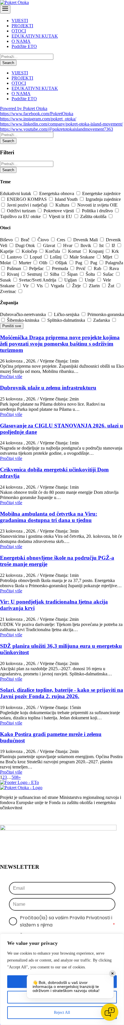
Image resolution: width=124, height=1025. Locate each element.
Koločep (30, 251)
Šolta (91, 274)
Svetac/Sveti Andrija (38, 280)
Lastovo (15, 257)
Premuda (60, 268)
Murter (25, 262)
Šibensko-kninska (23, 320)
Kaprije (7, 251)
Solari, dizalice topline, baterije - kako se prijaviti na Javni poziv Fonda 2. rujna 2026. (61, 693)
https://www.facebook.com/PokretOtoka (36, 113)
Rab (98, 268)
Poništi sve (11, 326)
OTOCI (19, 30)
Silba (55, 274)
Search (8, 63)
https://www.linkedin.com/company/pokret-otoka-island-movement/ (61, 124)
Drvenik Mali (86, 239)
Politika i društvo (98, 210)
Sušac (109, 274)
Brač (26, 239)
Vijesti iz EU (61, 216)
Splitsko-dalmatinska (66, 320)
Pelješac (37, 268)
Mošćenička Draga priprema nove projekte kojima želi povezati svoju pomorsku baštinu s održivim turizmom (60, 343)
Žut (111, 285)
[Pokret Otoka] (14, 2)
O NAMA (21, 41)
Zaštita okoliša (94, 216)
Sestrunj (35, 274)
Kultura (62, 205)
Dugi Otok (25, 245)
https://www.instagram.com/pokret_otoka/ (38, 118)
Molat (6, 262)
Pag (79, 262)
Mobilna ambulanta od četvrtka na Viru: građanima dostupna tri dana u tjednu (48, 517)
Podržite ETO (24, 46)
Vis (40, 285)
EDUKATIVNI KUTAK (35, 36)
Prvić (81, 268)
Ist (102, 245)
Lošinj (56, 257)
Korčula (53, 251)
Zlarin (95, 285)
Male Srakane (82, 257)
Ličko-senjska (67, 314)
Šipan (73, 274)
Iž (114, 245)
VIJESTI (20, 20)
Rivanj (13, 274)
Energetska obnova (57, 193)
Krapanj (97, 251)
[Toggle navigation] (5, 9)
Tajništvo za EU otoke (21, 216)
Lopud (36, 257)
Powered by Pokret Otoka (23, 108)
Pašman (14, 268)
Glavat (49, 245)
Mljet (108, 257)
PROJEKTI (22, 25)
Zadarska (102, 320)
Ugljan (71, 280)
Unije (90, 280)
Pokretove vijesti (59, 210)
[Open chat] (109, 1012)
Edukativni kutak (16, 193)
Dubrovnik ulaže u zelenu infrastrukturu (48, 388)
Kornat (75, 251)
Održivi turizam (22, 210)
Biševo (7, 239)
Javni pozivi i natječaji (27, 205)
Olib (43, 262)
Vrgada (58, 285)
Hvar (68, 245)
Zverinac (8, 291)
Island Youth (67, 199)
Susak (6, 280)
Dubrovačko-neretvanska (23, 314)
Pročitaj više (11, 376)
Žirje (77, 285)
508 (15, 777)
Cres (61, 239)
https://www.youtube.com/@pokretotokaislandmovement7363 (56, 129)
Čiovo (43, 239)
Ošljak (61, 262)
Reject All (62, 1012)
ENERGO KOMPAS (27, 199)
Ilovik (86, 245)
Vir (26, 285)
